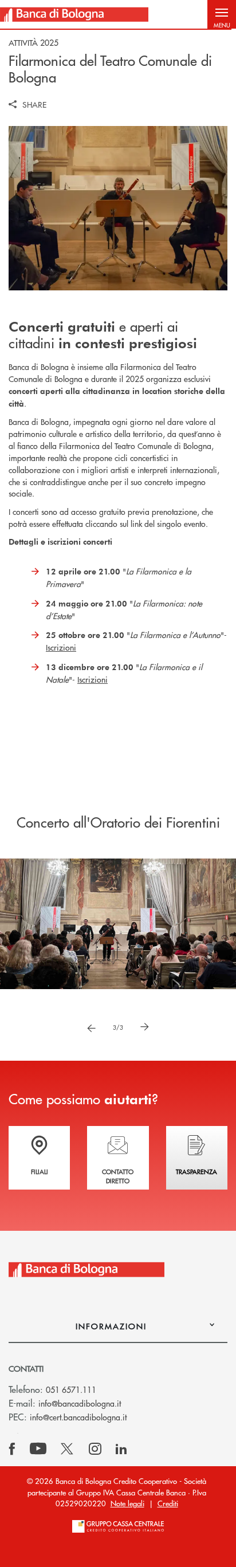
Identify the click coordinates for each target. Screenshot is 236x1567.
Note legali (127, 1503)
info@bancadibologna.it (79, 1403)
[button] (221, 14)
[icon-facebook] (12, 1449)
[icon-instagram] (95, 1449)
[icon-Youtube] (38, 1449)
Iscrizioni (61, 647)
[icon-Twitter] (68, 1449)
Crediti (168, 1503)
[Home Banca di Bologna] (74, 14)
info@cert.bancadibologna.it (78, 1417)
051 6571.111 (71, 1389)
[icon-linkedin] (121, 1449)
